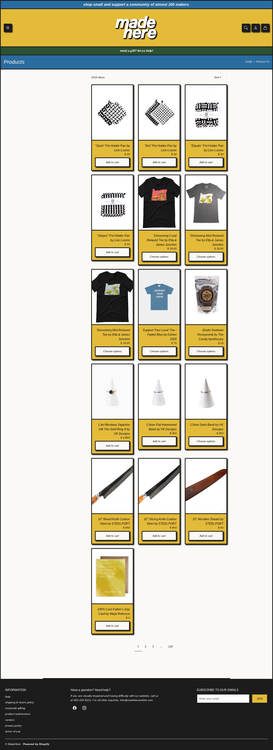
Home (248, 62)
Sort (216, 77)
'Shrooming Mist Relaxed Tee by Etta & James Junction (113, 335)
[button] (8, 28)
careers (9, 719)
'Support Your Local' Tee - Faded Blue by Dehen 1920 (159, 335)
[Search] (246, 28)
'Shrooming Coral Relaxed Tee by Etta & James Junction (162, 240)
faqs (7, 696)
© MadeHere (13, 744)
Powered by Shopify (36, 744)
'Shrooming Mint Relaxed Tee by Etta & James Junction (206, 240)
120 (170, 646)
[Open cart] (265, 28)
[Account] (255, 28)
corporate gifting (15, 708)
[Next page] (180, 646)
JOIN (260, 698)
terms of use (12, 731)
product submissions (17, 713)
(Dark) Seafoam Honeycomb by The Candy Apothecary (210, 335)
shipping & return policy (19, 702)
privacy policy (13, 725)
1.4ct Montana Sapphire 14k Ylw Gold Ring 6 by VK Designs (114, 429)
